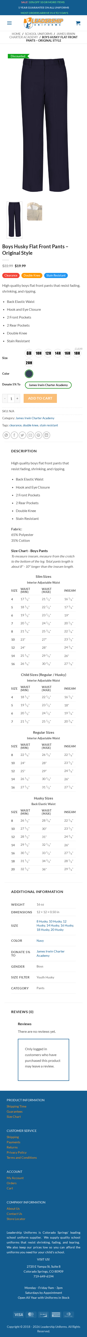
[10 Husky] (38, 353)
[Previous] (12, 125)
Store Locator (16, 1219)
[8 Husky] (29, 353)
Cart (10, 1188)
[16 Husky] (67, 353)
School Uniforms (38, 34)
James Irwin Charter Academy (48, 385)
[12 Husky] (48, 353)
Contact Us (14, 1214)
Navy (29, 373)
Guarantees (15, 1111)
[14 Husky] (57, 353)
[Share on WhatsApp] (6, 435)
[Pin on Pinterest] (38, 435)
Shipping (13, 1137)
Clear (79, 348)
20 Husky (57, 929)
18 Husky (43, 929)
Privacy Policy (17, 1152)
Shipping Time (16, 1106)
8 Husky (42, 921)
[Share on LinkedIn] (46, 435)
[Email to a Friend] (30, 435)
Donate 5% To (11, 384)
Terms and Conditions (22, 1157)
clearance (15, 425)
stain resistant (49, 425)
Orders (12, 1183)
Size (5, 358)
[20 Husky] (29, 362)
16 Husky (66, 925)
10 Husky (55, 921)
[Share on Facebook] (14, 435)
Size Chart (14, 1116)
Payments (13, 1142)
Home (16, 34)
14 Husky (52, 925)
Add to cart (40, 398)
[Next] (78, 125)
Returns (12, 1147)
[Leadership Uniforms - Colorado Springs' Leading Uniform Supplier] (43, 23)
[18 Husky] (77, 353)
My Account (15, 1178)
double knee (30, 425)
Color (5, 373)
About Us (13, 1208)
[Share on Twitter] (22, 435)
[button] (9, 22)
